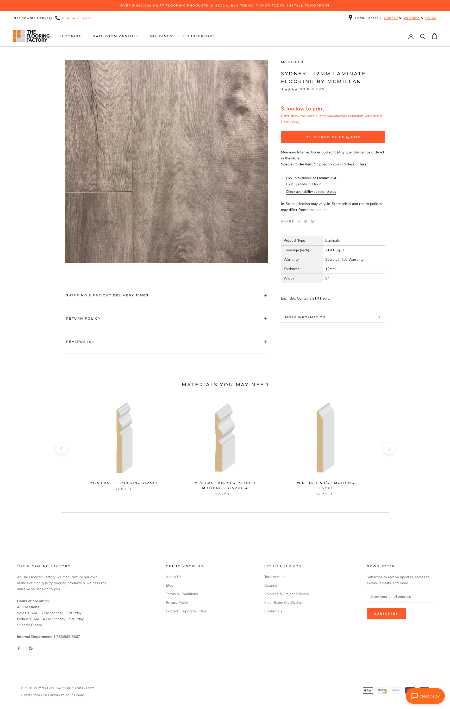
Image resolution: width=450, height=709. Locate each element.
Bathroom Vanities (116, 36)
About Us (174, 576)
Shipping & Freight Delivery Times (107, 295)
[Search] (423, 36)
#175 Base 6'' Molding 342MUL (124, 483)
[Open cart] (434, 36)
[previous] (61, 449)
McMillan (292, 62)
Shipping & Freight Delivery (286, 594)
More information (305, 317)
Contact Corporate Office (186, 611)
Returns (270, 585)
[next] (389, 449)
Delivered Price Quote (333, 137)
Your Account (275, 576)
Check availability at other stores (311, 191)
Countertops (199, 36)
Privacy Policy (177, 602)
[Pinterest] (312, 221)
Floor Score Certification (283, 602)
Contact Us (273, 611)
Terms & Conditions (182, 594)
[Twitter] (305, 221)
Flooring (70, 36)
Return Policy (83, 318)
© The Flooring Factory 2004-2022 (57, 688)
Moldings (161, 36)
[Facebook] (299, 221)
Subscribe (386, 613)
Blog (169, 585)
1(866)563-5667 (66, 636)
